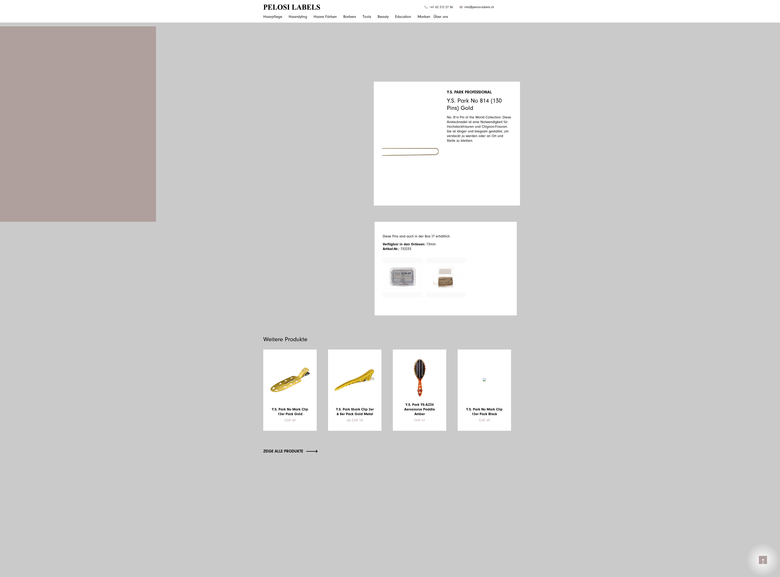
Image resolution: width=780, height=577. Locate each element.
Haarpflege (272, 16)
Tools (367, 16)
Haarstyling (298, 16)
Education (403, 16)
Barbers (349, 16)
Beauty (383, 16)
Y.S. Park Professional (469, 92)
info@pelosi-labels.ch (479, 7)
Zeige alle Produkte (283, 451)
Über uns (440, 16)
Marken (424, 16)
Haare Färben (325, 16)
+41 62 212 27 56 (441, 7)
